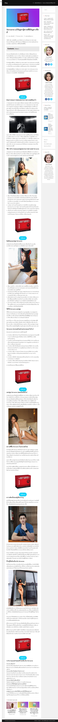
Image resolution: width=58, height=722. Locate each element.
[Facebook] (46, 64)
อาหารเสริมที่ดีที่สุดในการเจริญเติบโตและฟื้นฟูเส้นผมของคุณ (11, 711)
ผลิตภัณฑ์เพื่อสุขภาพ (29, 36)
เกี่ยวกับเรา (46, 139)
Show (16, 48)
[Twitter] (51, 64)
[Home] (33, 2)
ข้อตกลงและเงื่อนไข (52, 720)
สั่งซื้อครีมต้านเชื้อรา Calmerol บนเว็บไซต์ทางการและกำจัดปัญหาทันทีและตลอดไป (34, 711)
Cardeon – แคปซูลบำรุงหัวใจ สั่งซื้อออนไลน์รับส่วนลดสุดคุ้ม (48, 108)
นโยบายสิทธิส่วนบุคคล (48, 143)
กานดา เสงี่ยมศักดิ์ (11, 36)
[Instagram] (49, 64)
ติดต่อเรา (45, 141)
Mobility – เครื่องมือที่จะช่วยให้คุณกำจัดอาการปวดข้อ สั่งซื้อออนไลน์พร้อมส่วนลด (48, 28)
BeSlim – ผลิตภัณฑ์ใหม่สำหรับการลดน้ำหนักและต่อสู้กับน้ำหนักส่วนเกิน (48, 23)
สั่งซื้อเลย (23, 97)
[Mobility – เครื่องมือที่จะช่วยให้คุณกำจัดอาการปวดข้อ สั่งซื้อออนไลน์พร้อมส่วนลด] (46, 129)
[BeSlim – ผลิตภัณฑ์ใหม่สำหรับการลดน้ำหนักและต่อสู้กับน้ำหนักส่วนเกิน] (46, 117)
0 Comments (50, 121)
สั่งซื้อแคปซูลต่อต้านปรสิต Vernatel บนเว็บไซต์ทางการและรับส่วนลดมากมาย (22, 710)
